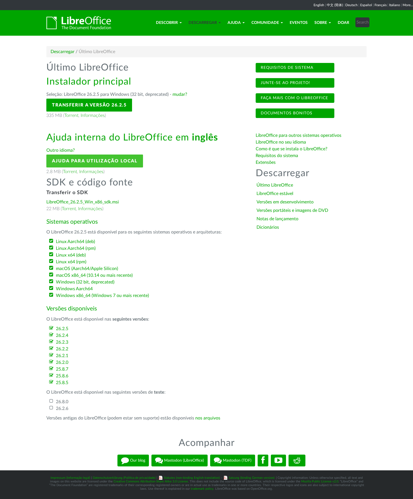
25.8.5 (62, 382)
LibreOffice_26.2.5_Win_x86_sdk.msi (82, 202)
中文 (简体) (335, 5)
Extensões (266, 162)
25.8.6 (62, 376)
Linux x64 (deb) (71, 255)
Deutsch (351, 5)
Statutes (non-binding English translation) (192, 477)
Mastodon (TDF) (236, 460)
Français (381, 5)
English (319, 5)
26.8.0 (62, 402)
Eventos (299, 23)
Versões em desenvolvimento (285, 202)
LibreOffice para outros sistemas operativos (298, 135)
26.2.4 (62, 335)
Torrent (71, 115)
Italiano (394, 5)
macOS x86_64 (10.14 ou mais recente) (94, 275)
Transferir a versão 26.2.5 (89, 105)
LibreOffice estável (275, 193)
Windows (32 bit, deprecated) (85, 282)
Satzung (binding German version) (251, 477)
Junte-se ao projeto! (284, 83)
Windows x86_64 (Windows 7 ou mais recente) (102, 295)
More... (408, 5)
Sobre (320, 23)
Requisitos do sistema (277, 155)
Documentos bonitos (285, 113)
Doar (343, 23)
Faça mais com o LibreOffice (293, 98)
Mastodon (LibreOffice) (183, 460)
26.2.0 (62, 362)
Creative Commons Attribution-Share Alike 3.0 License (151, 481)
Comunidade (265, 23)
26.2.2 (62, 349)
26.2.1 (62, 355)
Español (366, 5)
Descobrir (167, 23)
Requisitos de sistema (286, 68)
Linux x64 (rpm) (71, 262)
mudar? (180, 94)
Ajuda (234, 23)
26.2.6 (62, 408)
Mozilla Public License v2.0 (319, 481)
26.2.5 (62, 328)
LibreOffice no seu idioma (281, 142)
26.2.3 (62, 342)
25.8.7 (62, 369)
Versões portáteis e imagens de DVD (292, 210)
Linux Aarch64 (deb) (75, 241)
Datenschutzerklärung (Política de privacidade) (124, 477)
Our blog (137, 460)
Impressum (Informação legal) (70, 477)
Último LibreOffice (275, 185)
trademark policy (202, 488)
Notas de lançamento (277, 219)
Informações (93, 115)
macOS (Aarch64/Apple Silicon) (87, 268)
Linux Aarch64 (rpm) (76, 248)
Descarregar (203, 23)
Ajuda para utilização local (94, 161)
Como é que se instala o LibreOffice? (291, 149)
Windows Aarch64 (74, 289)
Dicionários (268, 227)
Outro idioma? (60, 150)
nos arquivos (207, 418)
